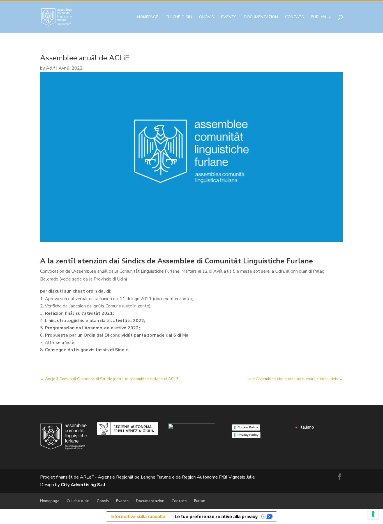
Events (229, 17)
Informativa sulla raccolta (137, 516)
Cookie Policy (247, 427)
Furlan (318, 17)
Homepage (147, 17)
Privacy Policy (247, 435)
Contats (294, 17)
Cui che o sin (178, 17)
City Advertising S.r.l (83, 485)
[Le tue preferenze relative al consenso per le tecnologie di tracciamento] (373, 514)
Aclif (50, 68)
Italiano (306, 427)
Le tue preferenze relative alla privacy (216, 516)
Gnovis (206, 17)
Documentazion (261, 17)
